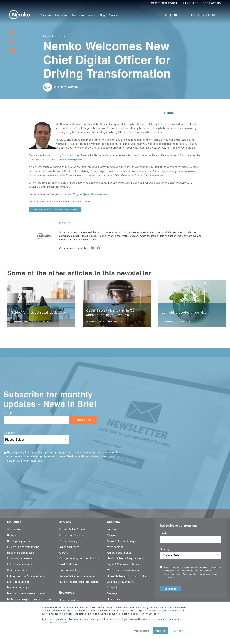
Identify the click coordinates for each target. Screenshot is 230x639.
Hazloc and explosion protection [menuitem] (78, 581)
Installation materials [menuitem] (19, 558)
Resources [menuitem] (77, 15)
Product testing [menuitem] (68, 541)
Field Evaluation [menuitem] (69, 564)
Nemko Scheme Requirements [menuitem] (125, 558)
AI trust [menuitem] (63, 552)
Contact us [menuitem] (113, 599)
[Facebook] (170, 15)
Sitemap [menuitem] (112, 593)
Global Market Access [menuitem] (72, 529)
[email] (12, 50)
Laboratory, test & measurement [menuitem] (26, 576)
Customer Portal (165, 3)
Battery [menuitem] (11, 535)
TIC (185, 143)
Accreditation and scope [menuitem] (121, 541)
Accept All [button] (160, 630)
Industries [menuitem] (61, 15)
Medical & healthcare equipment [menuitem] (26, 593)
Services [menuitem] (46, 15)
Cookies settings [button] (142, 630)
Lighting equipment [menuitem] (18, 581)
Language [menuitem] (191, 3)
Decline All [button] (179, 630)
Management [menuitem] (115, 547)
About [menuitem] (91, 15)
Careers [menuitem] (112, 535)
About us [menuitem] (113, 522)
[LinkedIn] (166, 15)
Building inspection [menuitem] (18, 541)
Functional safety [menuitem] (69, 570)
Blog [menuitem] (102, 15)
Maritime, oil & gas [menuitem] (18, 587)
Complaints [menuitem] (114, 587)
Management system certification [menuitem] (79, 558)
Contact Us (212, 3)
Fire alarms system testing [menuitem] (23, 547)
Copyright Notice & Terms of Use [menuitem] (127, 576)
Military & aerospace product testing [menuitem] (29, 599)
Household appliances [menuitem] (20, 552)
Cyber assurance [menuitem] (69, 547)
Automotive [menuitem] (14, 529)
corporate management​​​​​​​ (69, 159)
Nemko (73, 87)
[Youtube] (175, 15)
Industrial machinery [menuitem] (19, 564)
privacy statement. (32, 460)
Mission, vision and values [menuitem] (123, 570)
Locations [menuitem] (113, 529)
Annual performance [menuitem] (119, 552)
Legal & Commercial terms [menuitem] (123, 564)
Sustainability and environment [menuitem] (77, 576)
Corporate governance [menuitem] (120, 581)
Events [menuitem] (113, 15)
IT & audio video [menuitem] (17, 570)
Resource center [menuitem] (69, 600)
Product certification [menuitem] (71, 535)
